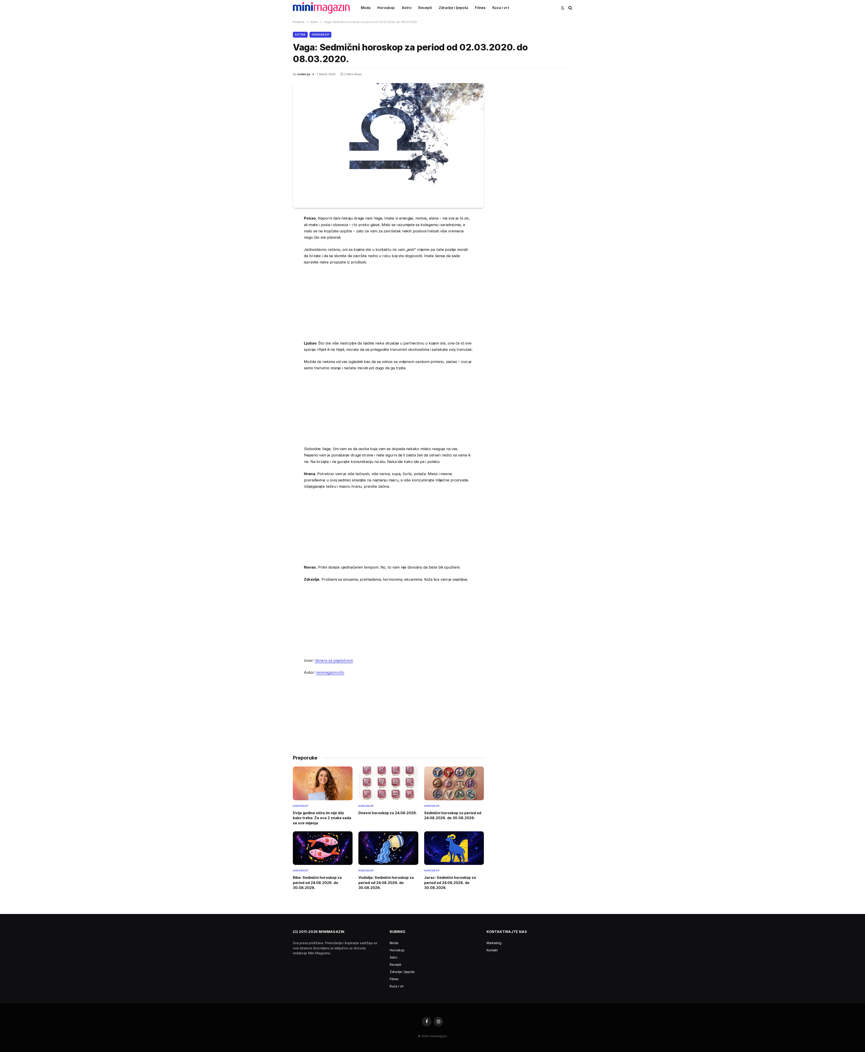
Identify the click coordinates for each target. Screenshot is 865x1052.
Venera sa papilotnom (334, 660)
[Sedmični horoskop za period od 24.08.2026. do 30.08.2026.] (454, 783)
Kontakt (492, 950)
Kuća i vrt (500, 8)
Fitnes (480, 8)
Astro (407, 8)
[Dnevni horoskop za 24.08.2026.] (388, 783)
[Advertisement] (388, 302)
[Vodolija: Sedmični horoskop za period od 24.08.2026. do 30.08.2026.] (388, 848)
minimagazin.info (330, 672)
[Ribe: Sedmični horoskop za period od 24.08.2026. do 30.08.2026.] (323, 848)
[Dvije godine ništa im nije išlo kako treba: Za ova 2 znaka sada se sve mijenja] (323, 783)
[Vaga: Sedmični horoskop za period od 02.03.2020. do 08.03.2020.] (388, 145)
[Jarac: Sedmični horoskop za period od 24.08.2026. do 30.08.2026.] (454, 848)
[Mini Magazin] (321, 8)
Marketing (494, 943)
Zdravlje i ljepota (453, 8)
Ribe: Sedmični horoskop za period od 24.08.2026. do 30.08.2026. (317, 882)
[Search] (569, 8)
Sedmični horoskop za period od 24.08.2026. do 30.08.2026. (452, 815)
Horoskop (386, 8)
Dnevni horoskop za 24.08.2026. (387, 813)
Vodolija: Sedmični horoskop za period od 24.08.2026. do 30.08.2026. (386, 882)
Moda (366, 8)
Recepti (425, 8)
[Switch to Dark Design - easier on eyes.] (562, 8)
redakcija (303, 74)
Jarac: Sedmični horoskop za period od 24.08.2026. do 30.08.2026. (450, 882)
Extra (300, 34)
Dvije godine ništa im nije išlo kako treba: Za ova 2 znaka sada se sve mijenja (322, 818)
